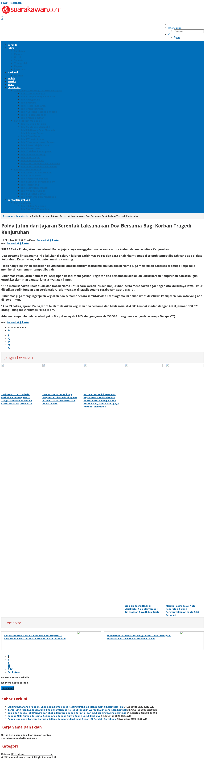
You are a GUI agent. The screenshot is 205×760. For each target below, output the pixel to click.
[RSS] (9, 330)
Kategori (6, 754)
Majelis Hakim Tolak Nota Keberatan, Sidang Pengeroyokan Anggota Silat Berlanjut (182, 610)
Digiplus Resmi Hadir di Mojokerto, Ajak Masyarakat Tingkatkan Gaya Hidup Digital (142, 608)
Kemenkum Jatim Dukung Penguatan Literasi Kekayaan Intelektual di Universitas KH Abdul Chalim (59, 399)
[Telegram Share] (9, 344)
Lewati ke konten (11, 2)
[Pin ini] (9, 341)
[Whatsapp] (9, 348)
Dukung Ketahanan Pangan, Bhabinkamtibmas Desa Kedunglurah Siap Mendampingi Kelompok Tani (65, 706)
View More (7, 688)
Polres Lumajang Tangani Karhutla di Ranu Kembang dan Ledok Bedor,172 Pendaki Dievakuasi (62, 718)
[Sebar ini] (8, 335)
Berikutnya (14, 672)
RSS (178, 37)
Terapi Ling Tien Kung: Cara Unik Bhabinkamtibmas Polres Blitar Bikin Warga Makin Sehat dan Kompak (67, 709)
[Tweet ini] (9, 338)
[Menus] (2, 16)
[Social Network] (169, 34)
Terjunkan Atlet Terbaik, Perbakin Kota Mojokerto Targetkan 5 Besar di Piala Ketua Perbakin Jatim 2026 (16, 399)
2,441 (10, 669)
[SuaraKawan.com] (31, 13)
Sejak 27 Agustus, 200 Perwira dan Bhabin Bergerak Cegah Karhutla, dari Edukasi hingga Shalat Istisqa (67, 712)
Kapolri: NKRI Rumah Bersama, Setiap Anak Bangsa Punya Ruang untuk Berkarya (54, 715)
